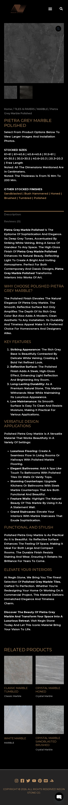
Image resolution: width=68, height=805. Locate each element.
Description (12, 214)
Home (8, 109)
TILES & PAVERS (24, 109)
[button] (50, 9)
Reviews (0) (12, 221)
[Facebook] (22, 781)
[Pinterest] (40, 781)
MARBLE (42, 109)
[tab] (34, 214)
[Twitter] (28, 781)
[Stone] (46, 781)
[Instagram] (17, 781)
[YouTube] (34, 781)
